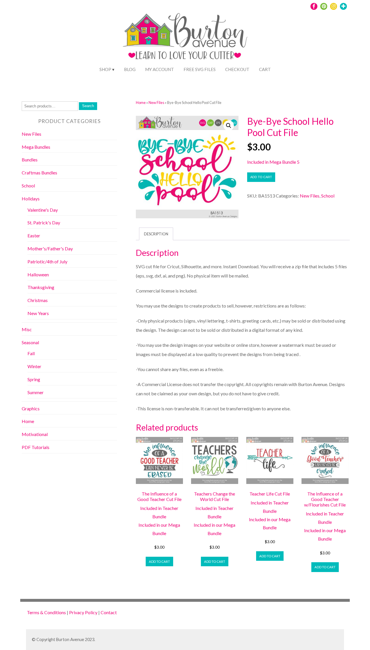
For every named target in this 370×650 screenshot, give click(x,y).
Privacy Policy (83, 612)
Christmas (37, 300)
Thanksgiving (40, 287)
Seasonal (30, 342)
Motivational (35, 434)
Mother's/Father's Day (50, 248)
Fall (31, 353)
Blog (130, 69)
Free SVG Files (200, 69)
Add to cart (261, 177)
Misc (27, 329)
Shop (105, 69)
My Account (159, 69)
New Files (156, 102)
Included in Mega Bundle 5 (273, 162)
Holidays (31, 198)
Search (88, 106)
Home (141, 102)
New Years (38, 313)
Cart (265, 69)
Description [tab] (156, 234)
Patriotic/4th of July (47, 261)
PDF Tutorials (35, 447)
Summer (35, 392)
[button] (228, 125)
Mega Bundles (36, 147)
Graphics (31, 408)
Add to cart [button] (159, 561)
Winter (34, 366)
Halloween (38, 274)
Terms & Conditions (46, 612)
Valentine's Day (42, 210)
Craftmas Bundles (39, 172)
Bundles (30, 159)
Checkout (237, 69)
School (327, 195)
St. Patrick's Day (43, 222)
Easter (33, 235)
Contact (109, 612)
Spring (33, 379)
